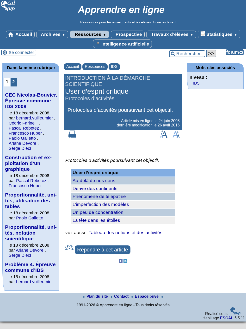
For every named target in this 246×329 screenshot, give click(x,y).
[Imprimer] (72, 137)
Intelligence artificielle (124, 43)
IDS (114, 67)
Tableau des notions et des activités (125, 232)
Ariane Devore (22, 143)
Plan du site (97, 296)
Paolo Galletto (22, 138)
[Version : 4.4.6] (235, 314)
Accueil (23, 34)
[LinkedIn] (125, 261)
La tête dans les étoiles (96, 220)
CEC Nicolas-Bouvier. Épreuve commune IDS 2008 (31, 100)
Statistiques (221, 34)
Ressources (90, 34)
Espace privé (147, 296)
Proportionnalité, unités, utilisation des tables (31, 200)
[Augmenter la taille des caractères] (164, 137)
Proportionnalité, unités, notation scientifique (31, 232)
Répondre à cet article (102, 250)
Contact (121, 296)
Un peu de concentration (98, 212)
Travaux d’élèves (172, 34)
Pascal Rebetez (24, 128)
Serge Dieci (20, 148)
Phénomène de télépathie (99, 196)
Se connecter (21, 52)
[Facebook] (121, 261)
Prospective (128, 34)
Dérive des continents (95, 188)
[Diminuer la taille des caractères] (176, 137)
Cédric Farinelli (23, 123)
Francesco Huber (25, 133)
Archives (53, 34)
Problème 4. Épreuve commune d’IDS (30, 267)
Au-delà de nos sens (94, 180)
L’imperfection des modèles (101, 204)
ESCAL (227, 318)
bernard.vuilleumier (34, 118)
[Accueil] (8, 11)
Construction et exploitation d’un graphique (28, 163)
